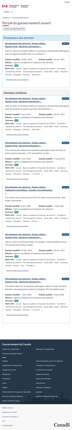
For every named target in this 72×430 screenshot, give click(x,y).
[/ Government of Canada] (15, 6)
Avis (3, 421)
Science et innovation (43, 379)
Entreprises (6, 374)
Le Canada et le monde (44, 370)
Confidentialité (7, 425)
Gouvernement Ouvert (20, 17)
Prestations (6, 379)
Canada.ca (6, 17)
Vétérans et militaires (43, 387)
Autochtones (40, 383)
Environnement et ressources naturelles (16, 392)
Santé (4, 383)
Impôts (4, 387)
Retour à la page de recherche (14, 29)
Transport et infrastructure (45, 365)
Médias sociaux (7, 408)
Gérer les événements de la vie (47, 396)
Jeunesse (39, 392)
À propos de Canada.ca (10, 417)
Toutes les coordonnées (10, 349)
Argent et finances (42, 374)
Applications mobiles (9, 412)
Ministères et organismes (45, 349)
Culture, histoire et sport (11, 401)
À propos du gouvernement (12, 354)
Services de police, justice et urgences (49, 361)
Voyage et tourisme (9, 370)
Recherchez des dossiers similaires (17, 79)
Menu (9, 12)
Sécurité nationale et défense (12, 396)
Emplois (5, 361)
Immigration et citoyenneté (12, 365)
